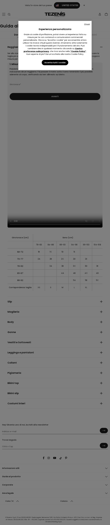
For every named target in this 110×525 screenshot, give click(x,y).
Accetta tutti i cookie (55, 62)
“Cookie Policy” (78, 51)
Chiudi (87, 24)
